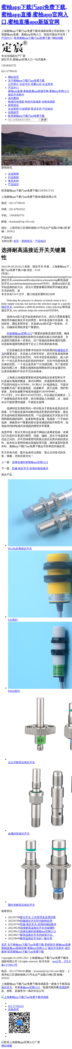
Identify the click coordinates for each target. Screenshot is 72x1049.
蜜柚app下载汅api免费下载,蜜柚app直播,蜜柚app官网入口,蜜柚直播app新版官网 (34, 14)
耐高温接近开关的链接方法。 (37, 934)
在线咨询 (13, 1009)
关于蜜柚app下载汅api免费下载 (26, 80)
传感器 (63, 987)
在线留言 (13, 112)
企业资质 (47, 84)
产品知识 (47, 108)
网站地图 (57, 38)
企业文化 (24, 84)
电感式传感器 (16, 101)
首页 (16, 241)
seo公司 (56, 961)
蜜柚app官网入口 (59, 91)
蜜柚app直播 (15, 91)
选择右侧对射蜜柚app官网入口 (30, 462)
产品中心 (6, 38)
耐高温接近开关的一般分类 (36, 938)
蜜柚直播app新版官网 (36, 91)
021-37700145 (16, 1006)
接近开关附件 (16, 94)
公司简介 (13, 84)
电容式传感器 (33, 101)
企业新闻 (13, 108)
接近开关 (6, 307)
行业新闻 (24, 108)
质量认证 (36, 84)
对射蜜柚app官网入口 (19, 333)
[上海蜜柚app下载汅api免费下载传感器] (14, 52)
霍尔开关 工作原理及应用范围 (38, 917)
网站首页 (13, 77)
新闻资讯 (13, 105)
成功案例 (13, 98)
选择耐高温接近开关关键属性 (37, 927)
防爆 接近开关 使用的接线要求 (30, 468)
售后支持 (36, 108)
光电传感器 (48, 101)
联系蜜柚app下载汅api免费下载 (32, 38)
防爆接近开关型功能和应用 (36, 920)
